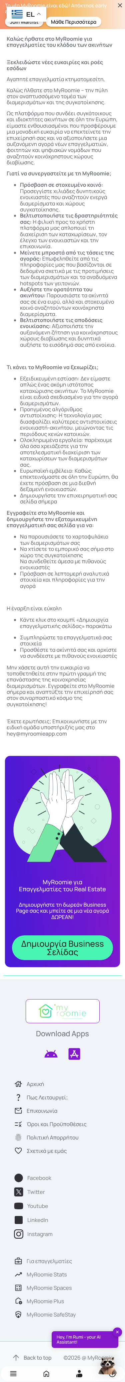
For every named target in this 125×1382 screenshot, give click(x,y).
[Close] (120, 5)
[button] (13, 1373)
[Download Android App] (51, 1054)
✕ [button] (117, 1332)
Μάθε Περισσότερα (73, 21)
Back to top (38, 1357)
